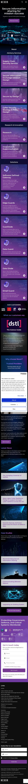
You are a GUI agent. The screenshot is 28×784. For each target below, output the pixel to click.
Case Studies (4, 728)
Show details (21, 395)
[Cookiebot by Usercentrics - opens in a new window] (20, 374)
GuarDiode (8, 227)
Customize (13, 404)
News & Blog (4, 722)
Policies (3, 737)
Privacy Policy (17, 666)
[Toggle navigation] (26, 2)
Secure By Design (5, 694)
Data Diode (8, 268)
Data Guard (8, 249)
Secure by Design (11, 96)
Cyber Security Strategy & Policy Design (10, 109)
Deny (14, 409)
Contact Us (4, 736)
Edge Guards (9, 203)
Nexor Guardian (5, 715)
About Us (3, 730)
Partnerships (4, 734)
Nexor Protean (4, 721)
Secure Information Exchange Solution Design (12, 77)
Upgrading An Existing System (13, 604)
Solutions (3, 710)
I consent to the (12, 666)
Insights (3, 724)
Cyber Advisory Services (7, 691)
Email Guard (8, 291)
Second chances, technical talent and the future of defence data (14, 524)
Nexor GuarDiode (5, 713)
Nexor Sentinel (4, 717)
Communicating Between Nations (12, 582)
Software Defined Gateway (11, 176)
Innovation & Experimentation (10, 148)
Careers (3, 732)
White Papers (4, 726)
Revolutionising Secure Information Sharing (11, 559)
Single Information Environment (9, 701)
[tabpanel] (14, 87)
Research (7, 132)
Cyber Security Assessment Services (10, 696)
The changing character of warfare (12, 476)
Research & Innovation (6, 704)
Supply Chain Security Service (10, 62)
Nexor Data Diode (5, 712)
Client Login (4, 742)
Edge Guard (4, 719)
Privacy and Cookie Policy (7, 739)
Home (2, 688)
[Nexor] (4, 2)
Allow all (14, 400)
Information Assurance (7, 699)
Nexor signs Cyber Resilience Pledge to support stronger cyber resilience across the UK (13, 500)
